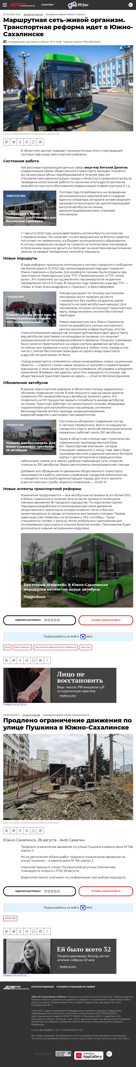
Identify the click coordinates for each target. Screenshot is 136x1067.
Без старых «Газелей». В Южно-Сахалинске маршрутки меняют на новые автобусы (66, 587)
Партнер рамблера (43, 1054)
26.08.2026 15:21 (11, 715)
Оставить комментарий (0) (106, 620)
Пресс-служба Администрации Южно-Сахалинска (31, 133)
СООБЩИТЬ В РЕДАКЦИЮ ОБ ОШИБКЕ (75, 987)
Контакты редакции (42, 987)
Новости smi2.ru (15, 704)
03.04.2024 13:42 (12, 14)
